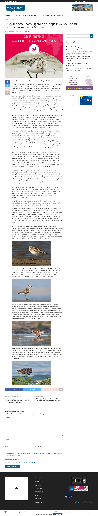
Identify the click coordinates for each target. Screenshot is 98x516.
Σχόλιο (7, 417)
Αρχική (6, 19)
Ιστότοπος (38, 446)
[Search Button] (91, 36)
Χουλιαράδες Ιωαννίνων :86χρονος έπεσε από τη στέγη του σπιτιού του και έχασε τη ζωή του (78, 58)
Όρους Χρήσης (88, 512)
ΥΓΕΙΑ (53, 15)
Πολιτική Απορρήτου (12, 459)
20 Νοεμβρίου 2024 (9, 31)
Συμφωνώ (58, 514)
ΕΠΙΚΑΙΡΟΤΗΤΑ (17, 15)
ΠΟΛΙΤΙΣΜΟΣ (45, 15)
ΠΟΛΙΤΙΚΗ (26, 15)
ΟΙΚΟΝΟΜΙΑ (35, 15)
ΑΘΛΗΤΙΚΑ (59, 15)
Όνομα (7, 439)
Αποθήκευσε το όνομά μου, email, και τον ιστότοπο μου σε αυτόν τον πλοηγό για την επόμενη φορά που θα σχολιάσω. (34, 454)
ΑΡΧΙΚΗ (7, 15)
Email (7, 446)
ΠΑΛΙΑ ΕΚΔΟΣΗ (39, 502)
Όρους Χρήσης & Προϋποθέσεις (27, 462)
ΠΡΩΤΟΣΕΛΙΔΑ (8, 1)
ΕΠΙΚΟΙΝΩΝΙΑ (15, 1)
